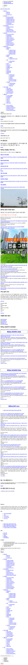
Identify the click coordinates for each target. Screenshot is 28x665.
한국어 (5, 5)
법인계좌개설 (8, 23)
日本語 (5, 659)
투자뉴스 (8, 100)
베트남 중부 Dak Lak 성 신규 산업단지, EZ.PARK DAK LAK (12, 350)
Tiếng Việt (6, 661)
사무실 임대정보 (9, 90)
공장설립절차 (8, 35)
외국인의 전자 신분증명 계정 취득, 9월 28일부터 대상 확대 (12, 414)
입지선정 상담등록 (9, 45)
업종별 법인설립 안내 (10, 19)
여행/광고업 (8, 72)
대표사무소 (8, 64)
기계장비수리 (11, 84)
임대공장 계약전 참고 (10, 44)
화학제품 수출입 (12, 53)
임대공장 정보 (9, 41)
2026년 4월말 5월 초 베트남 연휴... (10, 525)
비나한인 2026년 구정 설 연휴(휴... (10, 527)
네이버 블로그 (6, 537)
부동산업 (8, 68)
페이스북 (5, 532)
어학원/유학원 (12, 61)
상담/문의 (2, 133)
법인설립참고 (6, 25)
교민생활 (8, 97)
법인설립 (5, 15)
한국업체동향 (8, 96)
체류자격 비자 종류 (10, 30)
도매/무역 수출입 (12, 51)
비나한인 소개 (9, 14)
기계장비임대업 (12, 83)
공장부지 (11, 77)
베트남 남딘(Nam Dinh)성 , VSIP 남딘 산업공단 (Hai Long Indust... (13, 337)
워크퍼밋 (8, 28)
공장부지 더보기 (4, 363)
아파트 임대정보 (9, 89)
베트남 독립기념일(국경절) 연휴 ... (10, 523)
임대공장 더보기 (4, 399)
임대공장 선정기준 (9, 42)
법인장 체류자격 (9, 29)
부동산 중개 (8, 88)
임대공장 (11, 78)
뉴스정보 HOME (9, 95)
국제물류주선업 (9, 67)
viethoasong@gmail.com (8, 3)
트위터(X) (5, 534)
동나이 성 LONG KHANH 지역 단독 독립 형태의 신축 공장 (12, 394)
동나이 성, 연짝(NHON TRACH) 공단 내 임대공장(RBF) (11, 382)
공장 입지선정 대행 (10, 34)
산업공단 (8, 101)
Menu (2, 112)
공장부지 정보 (9, 36)
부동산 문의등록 (9, 93)
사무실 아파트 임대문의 (10, 110)
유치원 (10, 62)
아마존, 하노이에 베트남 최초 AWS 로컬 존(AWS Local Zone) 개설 (13, 467)
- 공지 (4, 514)
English (5, 658)
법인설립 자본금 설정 (10, 20)
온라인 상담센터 (9, 105)
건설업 (7, 56)
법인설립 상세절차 (9, 17)
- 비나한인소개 (6, 517)
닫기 (2, 663)
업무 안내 (8, 13)
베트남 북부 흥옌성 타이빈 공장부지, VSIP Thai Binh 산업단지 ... (13, 344)
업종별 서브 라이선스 (10, 21)
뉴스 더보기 (3, 475)
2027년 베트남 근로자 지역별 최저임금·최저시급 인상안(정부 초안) (13, 436)
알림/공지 (5, 10)
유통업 (7, 48)
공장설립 (5, 33)
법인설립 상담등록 (9, 106)
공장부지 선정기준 (9, 37)
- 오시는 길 (5, 518)
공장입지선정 (11, 74)
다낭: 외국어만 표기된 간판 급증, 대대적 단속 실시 (10, 445)
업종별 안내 (5, 46)
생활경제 (5, 94)
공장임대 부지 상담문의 (10, 107)
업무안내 (2, 301)
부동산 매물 (5, 86)
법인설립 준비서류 (9, 18)
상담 (4, 104)
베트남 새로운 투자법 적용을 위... (9, 526)
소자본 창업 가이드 (10, 24)
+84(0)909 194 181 (7, 2)
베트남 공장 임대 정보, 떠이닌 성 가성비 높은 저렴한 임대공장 (12, 388)
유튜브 (4, 535)
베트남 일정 (8, 102)
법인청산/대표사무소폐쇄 (11, 31)
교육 (7, 59)
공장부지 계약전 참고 (10, 39)
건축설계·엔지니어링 (13, 58)
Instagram (5, 536)
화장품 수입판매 (12, 52)
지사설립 (8, 66)
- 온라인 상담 (5, 515)
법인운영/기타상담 (9, 109)
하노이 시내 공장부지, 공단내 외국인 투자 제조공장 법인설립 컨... (13, 358)
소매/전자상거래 (12, 50)
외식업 (7, 69)
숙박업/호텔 (8, 71)
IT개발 (7, 63)
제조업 (7, 73)
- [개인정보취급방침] (7, 513)
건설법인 (11, 57)
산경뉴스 (8, 99)
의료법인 (8, 55)
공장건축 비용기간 (9, 40)
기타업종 (8, 82)
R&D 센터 (11, 85)
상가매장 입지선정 (9, 91)
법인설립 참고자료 (9, 26)
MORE (2, 119)
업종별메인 (8, 47)
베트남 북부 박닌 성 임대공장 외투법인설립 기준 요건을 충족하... (13, 375)
